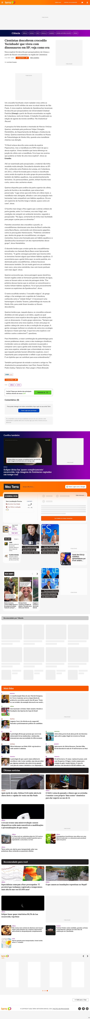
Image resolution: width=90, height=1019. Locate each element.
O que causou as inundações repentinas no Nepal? (66, 884)
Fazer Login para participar (28, 410)
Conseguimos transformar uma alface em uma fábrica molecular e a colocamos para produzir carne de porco (71, 838)
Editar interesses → (81, 495)
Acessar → (16, 539)
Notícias (12, 744)
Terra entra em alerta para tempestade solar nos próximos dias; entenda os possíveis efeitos (19, 850)
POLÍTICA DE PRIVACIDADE (61, 1009)
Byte (18, 385)
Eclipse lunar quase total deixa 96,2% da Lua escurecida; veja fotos (19, 915)
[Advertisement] (59, 851)
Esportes (56, 731)
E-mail (82, 2)
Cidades (3, 790)
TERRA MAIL (58, 2)
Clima (13, 938)
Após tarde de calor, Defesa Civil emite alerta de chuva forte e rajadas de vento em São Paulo (21, 794)
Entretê (56, 744)
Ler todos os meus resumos (63, 518)
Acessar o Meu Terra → (28, 487)
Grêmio (12, 706)
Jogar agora (15, 533)
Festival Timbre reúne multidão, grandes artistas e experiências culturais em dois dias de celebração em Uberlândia (72, 929)
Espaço (5, 467)
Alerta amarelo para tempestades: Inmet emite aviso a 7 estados (27, 941)
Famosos (12, 693)
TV (10, 731)
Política (12, 719)
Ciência (12, 385)
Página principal (10, 2)
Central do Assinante (70, 2)
